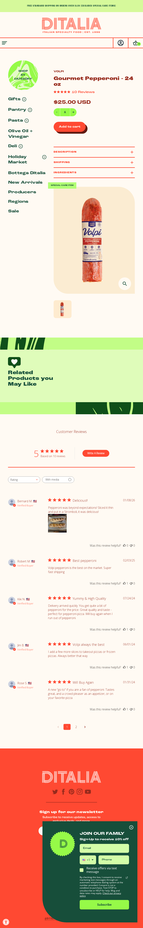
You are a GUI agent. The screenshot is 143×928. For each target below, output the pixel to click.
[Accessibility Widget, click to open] (6, 922)
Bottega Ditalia (26, 173)
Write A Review (95, 453)
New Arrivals (25, 182)
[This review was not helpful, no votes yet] (131, 545)
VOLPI (59, 71)
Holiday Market (17, 160)
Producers (22, 192)
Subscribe (104, 905)
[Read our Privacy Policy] (127, 877)
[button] (135, 43)
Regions (18, 202)
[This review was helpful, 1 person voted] (124, 583)
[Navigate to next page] (84, 727)
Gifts (14, 99)
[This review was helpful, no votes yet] (124, 545)
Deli (12, 146)
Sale (13, 211)
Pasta (15, 120)
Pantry (17, 110)
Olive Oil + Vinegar (20, 134)
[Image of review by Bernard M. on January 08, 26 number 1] (57, 523)
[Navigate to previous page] (58, 727)
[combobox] (24, 479)
